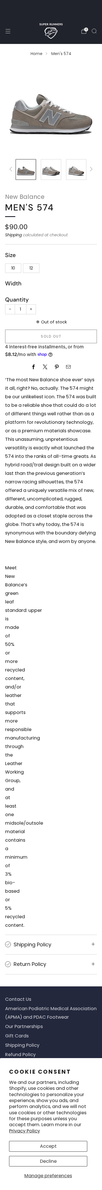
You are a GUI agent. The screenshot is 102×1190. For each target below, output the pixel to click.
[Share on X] (45, 366)
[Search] (94, 31)
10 (13, 268)
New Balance (24, 197)
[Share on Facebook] (33, 366)
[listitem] (51, 9)
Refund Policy (20, 1054)
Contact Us (18, 999)
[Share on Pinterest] (56, 366)
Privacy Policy (24, 1131)
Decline (48, 1161)
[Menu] (8, 31)
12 (31, 268)
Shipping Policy (22, 1045)
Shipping (13, 235)
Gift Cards (17, 1036)
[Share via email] (68, 366)
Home (36, 53)
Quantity (17, 299)
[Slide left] (12, 169)
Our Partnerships (24, 1026)
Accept (48, 1146)
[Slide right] (90, 169)
